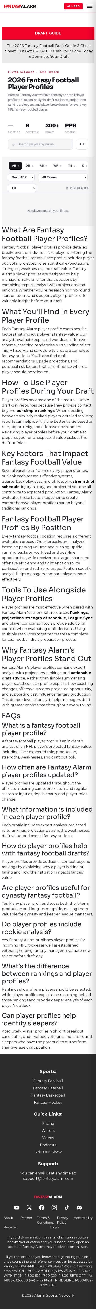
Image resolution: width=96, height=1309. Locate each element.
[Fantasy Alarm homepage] (20, 6)
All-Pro (73, 6)
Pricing (48, 1123)
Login (54, 1227)
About (8, 1218)
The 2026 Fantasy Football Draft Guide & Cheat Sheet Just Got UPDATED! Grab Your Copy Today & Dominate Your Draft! (49, 51)
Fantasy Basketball (48, 1095)
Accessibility (83, 1218)
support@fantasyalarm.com (48, 1178)
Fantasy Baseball (48, 1088)
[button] (89, 6)
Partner (26, 1218)
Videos (48, 1138)
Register (10, 1227)
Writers (48, 1131)
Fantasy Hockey (48, 1102)
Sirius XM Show (48, 1152)
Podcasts (48, 1145)
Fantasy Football (48, 1081)
